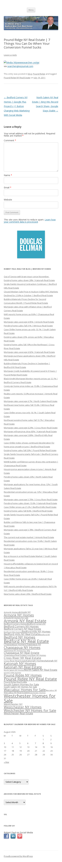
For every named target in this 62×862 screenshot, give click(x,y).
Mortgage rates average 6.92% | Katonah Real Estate (29, 352)
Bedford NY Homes (19, 637)
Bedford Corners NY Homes (21, 626)
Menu (31, 10)
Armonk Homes (11, 612)
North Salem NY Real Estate (40, 670)
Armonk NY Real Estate (25, 620)
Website (8, 199)
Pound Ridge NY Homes (23, 675)
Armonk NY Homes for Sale (16, 618)
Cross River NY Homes (36, 655)
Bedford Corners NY (36, 624)
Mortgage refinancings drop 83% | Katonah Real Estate (30, 431)
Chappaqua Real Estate (15, 655)
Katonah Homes (35, 660)
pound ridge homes (12, 672)
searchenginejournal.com (20, 66)
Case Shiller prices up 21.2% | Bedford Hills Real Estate (30, 507)
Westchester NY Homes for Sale (30, 710)
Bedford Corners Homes (15, 624)
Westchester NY (13, 704)
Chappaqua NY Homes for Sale (17, 650)
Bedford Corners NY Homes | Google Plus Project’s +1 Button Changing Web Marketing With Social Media (17, 106)
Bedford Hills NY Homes (36, 631)
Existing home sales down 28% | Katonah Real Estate (29, 280)
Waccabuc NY (51, 690)
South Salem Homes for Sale (21, 684)
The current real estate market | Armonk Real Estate (29, 537)
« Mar (6, 762)
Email (7, 187)
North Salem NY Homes (14, 670)
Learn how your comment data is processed (30, 220)
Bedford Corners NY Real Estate (22, 629)
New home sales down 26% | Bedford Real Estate (28, 594)
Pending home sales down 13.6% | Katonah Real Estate (30, 503)
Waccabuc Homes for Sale (25, 689)
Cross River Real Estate (15, 660)
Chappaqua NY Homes (22, 647)
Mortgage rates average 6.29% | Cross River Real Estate (31, 427)
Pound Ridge (39, 73)
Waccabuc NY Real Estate (16, 692)
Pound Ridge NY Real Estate (17, 77)
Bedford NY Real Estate (26, 641)
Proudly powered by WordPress (18, 856)
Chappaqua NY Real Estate (21, 653)
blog (30, 73)
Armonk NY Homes (19, 615)
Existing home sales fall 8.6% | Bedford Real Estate (28, 510)
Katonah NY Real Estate (23, 667)
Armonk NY (25, 612)
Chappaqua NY (33, 644)
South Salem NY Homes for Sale (20, 686)
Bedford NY (45, 634)
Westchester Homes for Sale (30, 698)
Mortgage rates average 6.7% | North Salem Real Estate (30, 401)
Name (8, 175)
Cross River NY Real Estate (22, 658)
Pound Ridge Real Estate (15, 682)
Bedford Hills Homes (13, 632)
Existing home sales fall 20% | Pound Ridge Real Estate (30, 450)
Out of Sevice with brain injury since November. (26, 276)
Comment (10, 140)
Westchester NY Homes (22, 707)
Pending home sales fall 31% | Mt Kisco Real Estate (28, 325)
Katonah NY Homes (20, 663)
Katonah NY (51, 660)
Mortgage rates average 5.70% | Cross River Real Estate (31, 499)
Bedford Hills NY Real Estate (22, 634)
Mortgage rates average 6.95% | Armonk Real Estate (29, 321)
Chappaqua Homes (15, 644)
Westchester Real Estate (18, 713)
